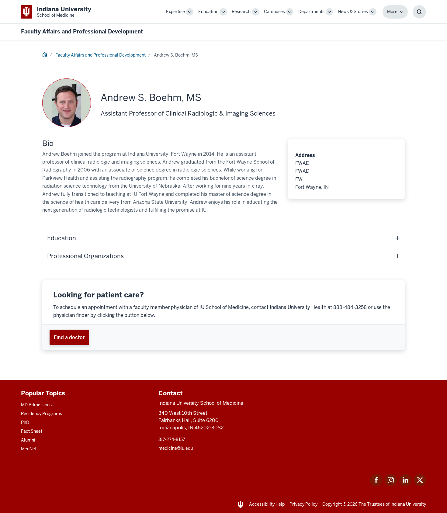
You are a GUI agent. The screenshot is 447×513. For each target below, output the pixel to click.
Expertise (175, 11)
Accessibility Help (267, 504)
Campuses (274, 11)
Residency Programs (41, 413)
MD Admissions (36, 404)
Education (208, 11)
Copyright (332, 504)
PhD (25, 422)
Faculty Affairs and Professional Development (82, 31)
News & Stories (353, 11)
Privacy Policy (303, 504)
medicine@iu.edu (175, 448)
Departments (311, 11)
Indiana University (408, 504)
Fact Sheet (31, 431)
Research (241, 11)
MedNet (28, 449)
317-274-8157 (171, 439)
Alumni (28, 440)
